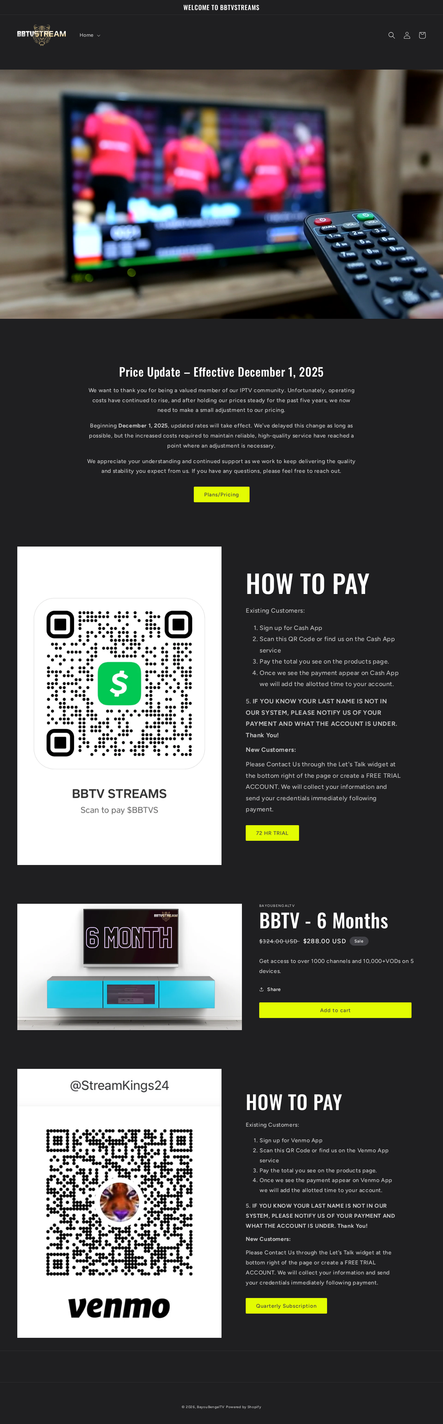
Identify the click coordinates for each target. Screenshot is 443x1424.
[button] (89, 35)
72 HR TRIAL (272, 833)
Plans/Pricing (221, 495)
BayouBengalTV (211, 1407)
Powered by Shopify (243, 1407)
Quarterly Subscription (286, 1306)
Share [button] (274, 989)
